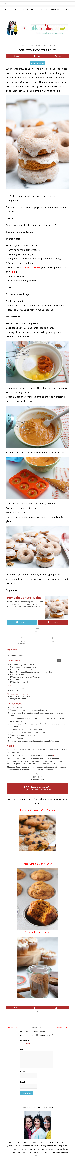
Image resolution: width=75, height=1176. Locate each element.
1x (59, 661)
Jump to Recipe (38, 63)
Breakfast (22, 45)
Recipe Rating (26, 1040)
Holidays (37, 45)
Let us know (36, 789)
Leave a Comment (37, 1014)
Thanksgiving (52, 45)
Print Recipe (23, 622)
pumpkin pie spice (31, 267)
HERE (13, 271)
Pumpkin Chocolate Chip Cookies (37, 810)
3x (66, 661)
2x (62, 661)
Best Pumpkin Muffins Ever (37, 863)
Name (23, 1072)
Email (23, 1082)
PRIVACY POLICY (51, 1173)
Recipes (44, 45)
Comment (25, 1049)
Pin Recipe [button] (54, 622)
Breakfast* (30, 45)
